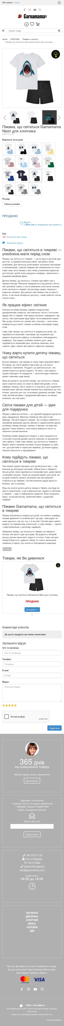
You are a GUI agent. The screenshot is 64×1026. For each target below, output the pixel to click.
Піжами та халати (30, 39)
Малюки (32, 913)
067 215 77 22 (34, 855)
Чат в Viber (34, 862)
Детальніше (32, 780)
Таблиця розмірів (12, 203)
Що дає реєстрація (17, 969)
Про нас (11, 966)
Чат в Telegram (34, 859)
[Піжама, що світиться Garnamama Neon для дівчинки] (48, 148)
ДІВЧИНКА (32, 916)
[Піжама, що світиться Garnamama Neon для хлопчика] (8, 148)
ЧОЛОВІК (32, 927)
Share (7, 549)
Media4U (58, 1020)
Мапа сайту (49, 969)
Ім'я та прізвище (10, 647)
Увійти (17, 2)
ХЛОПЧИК (14, 39)
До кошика (31, 609)
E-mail (5, 670)
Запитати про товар (17, 236)
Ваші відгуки (22, 972)
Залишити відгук (14, 242)
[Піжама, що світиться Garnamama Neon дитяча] (22, 148)
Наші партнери (35, 969)
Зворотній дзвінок (34, 866)
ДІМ (32, 931)
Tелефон (6, 659)
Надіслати (54, 728)
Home (4, 39)
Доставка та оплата (26, 966)
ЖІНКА (32, 923)
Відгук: (5, 681)
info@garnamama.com (32, 870)
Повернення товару (46, 966)
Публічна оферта (38, 972)
